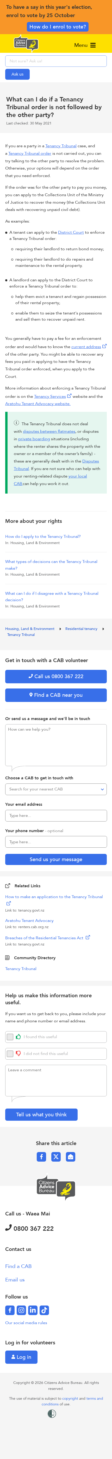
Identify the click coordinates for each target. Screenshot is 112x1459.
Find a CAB (18, 1266)
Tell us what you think (41, 1114)
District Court (71, 232)
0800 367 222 (33, 1229)
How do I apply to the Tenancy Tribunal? (43, 536)
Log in (23, 1357)
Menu (81, 45)
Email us (15, 1279)
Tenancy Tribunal (61, 146)
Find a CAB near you (58, 695)
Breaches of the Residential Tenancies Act (44, 938)
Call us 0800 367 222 (58, 676)
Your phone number (34, 831)
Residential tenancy (81, 628)
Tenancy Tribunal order (29, 153)
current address (86, 347)
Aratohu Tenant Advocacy (29, 920)
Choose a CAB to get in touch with (39, 778)
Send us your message (56, 859)
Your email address (23, 804)
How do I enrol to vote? (57, 26)
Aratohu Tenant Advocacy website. (38, 404)
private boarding (34, 439)
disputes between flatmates (49, 431)
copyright (70, 1398)
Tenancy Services (50, 396)
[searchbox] (56, 61)
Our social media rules (26, 1323)
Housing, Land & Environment (30, 628)
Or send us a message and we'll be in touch (47, 719)
